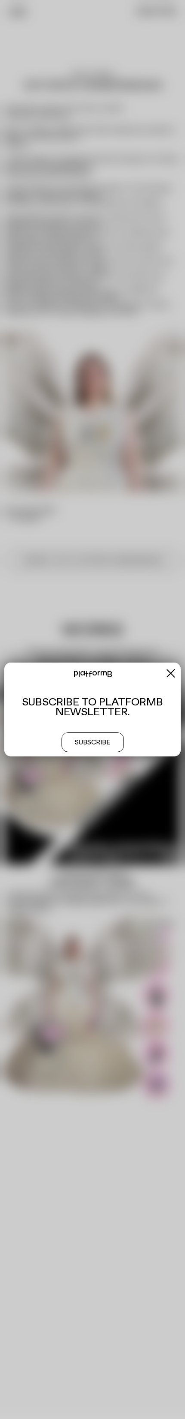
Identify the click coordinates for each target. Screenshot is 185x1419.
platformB (92, 674)
